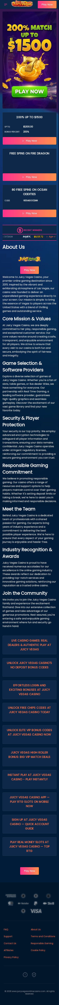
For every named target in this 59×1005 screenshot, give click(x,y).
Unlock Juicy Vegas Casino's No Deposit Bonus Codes (29, 665)
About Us (36, 929)
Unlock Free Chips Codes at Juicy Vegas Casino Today (29, 710)
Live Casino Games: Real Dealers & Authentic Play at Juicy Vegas (29, 645)
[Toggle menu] (6, 4)
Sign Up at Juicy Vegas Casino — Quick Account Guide (29, 824)
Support (8, 936)
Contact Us (10, 943)
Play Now (47, 4)
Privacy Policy (11, 957)
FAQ (6, 929)
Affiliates (8, 950)
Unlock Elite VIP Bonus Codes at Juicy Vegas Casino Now (29, 732)
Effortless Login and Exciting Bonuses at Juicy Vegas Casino (29, 689)
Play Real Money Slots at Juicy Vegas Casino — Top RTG (29, 846)
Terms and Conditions (43, 936)
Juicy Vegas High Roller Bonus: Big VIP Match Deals (29, 754)
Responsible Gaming (42, 943)
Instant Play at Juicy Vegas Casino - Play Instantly (29, 777)
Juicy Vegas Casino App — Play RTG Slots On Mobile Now (30, 801)
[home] (23, 7)
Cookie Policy (38, 950)
